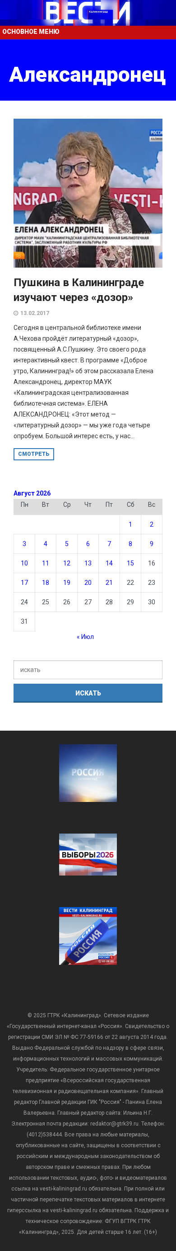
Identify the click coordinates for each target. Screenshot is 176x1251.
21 (109, 582)
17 (24, 582)
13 (88, 563)
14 (109, 563)
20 (88, 582)
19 (66, 582)
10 (24, 563)
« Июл (85, 636)
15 (130, 563)
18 (45, 582)
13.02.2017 (34, 313)
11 (45, 563)
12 (66, 563)
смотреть (34, 454)
